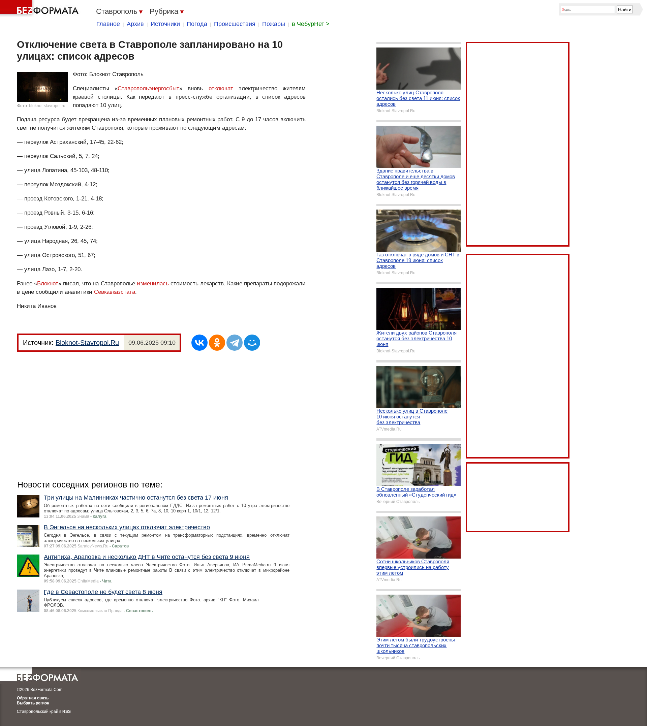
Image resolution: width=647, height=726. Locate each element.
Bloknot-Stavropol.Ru (87, 342)
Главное (108, 24)
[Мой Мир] (252, 343)
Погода (197, 24)
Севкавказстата (114, 292)
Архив (135, 24)
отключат (221, 88)
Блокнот (47, 283)
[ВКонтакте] (199, 343)
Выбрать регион (33, 703)
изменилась (154, 283)
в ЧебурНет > (311, 24)
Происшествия (234, 24)
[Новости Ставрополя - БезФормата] (40, 8)
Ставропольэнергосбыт (148, 88)
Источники (165, 24)
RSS (66, 711)
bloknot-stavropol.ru (47, 105)
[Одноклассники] (217, 343)
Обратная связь (33, 698)
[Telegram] (234, 343)
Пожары (273, 24)
